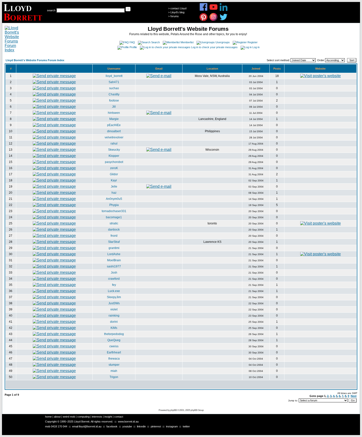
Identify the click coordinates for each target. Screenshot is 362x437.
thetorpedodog (114, 334)
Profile (133, 47)
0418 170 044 (59, 426)
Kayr (114, 180)
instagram (172, 426)
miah (114, 371)
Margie (114, 119)
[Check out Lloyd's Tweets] (223, 20)
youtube (127, 426)
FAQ (132, 42)
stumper (114, 364)
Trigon (114, 377)
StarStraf (114, 242)
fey (114, 285)
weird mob (69, 416)
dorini (114, 321)
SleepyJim (114, 297)
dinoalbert (114, 131)
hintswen (114, 113)
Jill (114, 106)
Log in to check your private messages (214, 47)
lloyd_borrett (114, 76)
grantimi (114, 248)
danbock (114, 229)
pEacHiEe (114, 125)
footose (114, 100)
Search (155, 42)
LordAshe (113, 254)
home (48, 416)
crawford (114, 278)
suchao (114, 88)
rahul (114, 143)
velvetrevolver (114, 137)
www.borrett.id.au (128, 421)
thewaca (114, 358)
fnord (114, 235)
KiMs (114, 328)
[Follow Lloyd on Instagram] (213, 20)
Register (252, 42)
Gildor (114, 174)
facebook (111, 426)
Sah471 (114, 82)
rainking (114, 315)
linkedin (141, 426)
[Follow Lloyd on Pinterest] (203, 20)
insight (108, 416)
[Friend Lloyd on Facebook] (203, 10)
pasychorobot (114, 162)
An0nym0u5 (114, 199)
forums (174, 16)
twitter (186, 426)
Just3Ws (114, 303)
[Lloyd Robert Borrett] (23, 21)
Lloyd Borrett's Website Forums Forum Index (35, 60)
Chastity (114, 94)
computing (83, 416)
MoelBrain (114, 260)
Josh (114, 272)
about (57, 416)
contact (118, 416)
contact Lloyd (178, 8)
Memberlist (187, 42)
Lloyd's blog (177, 12)
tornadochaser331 (114, 211)
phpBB (173, 410)
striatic (114, 223)
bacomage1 (114, 217)
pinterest (156, 426)
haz (114, 192)
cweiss (113, 346)
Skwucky (114, 149)
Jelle (114, 186)
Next (354, 395)
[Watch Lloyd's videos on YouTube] (213, 10)
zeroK (114, 168)
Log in (256, 47)
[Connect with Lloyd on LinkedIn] (223, 10)
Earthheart (114, 352)
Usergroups (222, 42)
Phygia (114, 205)
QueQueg (113, 340)
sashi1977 (114, 266)
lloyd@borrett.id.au (90, 426)
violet (113, 309)
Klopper (114, 156)
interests (97, 416)
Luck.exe (114, 291)
